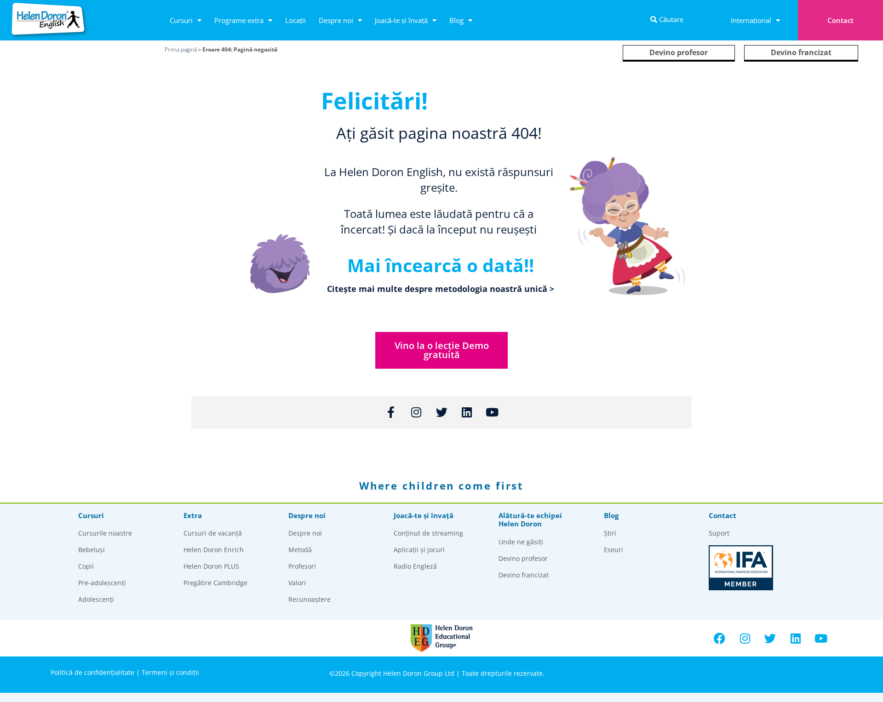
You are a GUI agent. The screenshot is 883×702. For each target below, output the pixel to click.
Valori (297, 582)
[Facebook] (719, 638)
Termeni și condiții (170, 672)
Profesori (302, 566)
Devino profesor (678, 52)
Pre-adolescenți (102, 582)
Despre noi (336, 20)
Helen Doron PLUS (211, 566)
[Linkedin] (795, 638)
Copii (86, 566)
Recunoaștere (309, 599)
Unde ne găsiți (521, 541)
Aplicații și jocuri (419, 549)
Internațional (751, 20)
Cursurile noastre (105, 533)
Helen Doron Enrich (213, 549)
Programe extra (239, 20)
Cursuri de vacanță (212, 533)
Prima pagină (181, 49)
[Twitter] (770, 638)
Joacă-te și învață (401, 20)
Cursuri (181, 20)
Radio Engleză (415, 566)
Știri (610, 533)
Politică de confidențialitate (92, 672)
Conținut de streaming (428, 533)
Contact (840, 20)
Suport (719, 533)
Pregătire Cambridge (215, 582)
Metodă (300, 549)
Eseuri (613, 549)
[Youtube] (820, 638)
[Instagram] (745, 638)
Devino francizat (801, 52)
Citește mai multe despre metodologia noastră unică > (440, 288)
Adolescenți (96, 599)
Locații (295, 20)
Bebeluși (91, 549)
